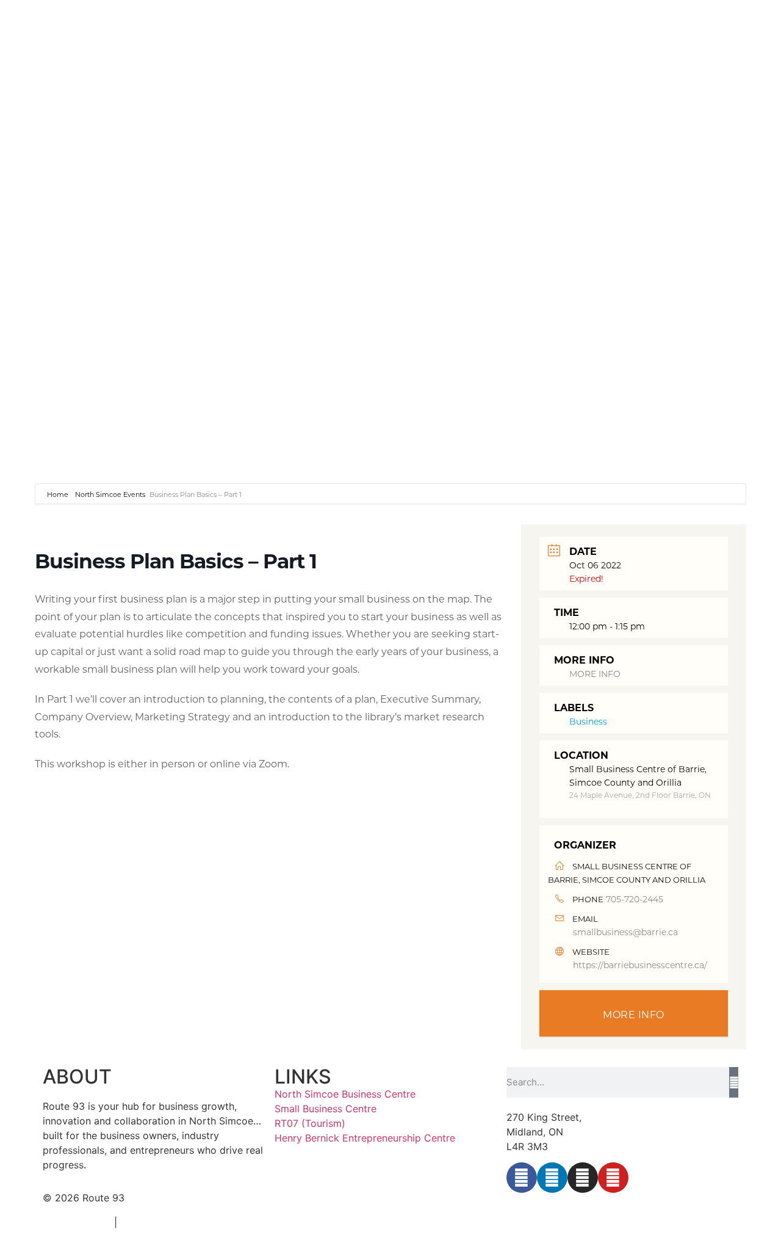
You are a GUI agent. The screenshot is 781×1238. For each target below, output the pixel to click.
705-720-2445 (634, 899)
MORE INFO (595, 673)
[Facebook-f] (521, 1177)
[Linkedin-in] (552, 1177)
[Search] (733, 1082)
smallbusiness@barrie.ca (625, 932)
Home (58, 494)
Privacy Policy (75, 1222)
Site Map (143, 1222)
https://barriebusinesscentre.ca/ (640, 965)
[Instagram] (582, 1177)
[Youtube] (613, 1177)
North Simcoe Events (110, 494)
